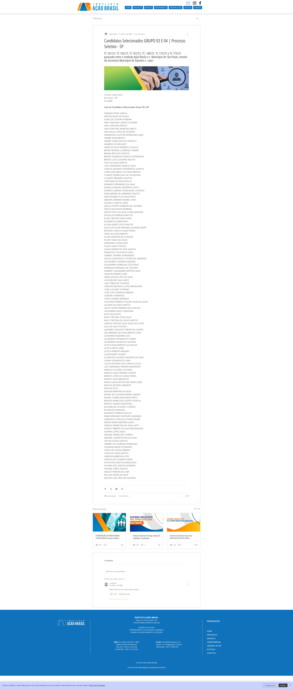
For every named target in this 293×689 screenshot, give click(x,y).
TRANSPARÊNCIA (214, 642)
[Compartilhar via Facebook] (105, 489)
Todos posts (97, 18)
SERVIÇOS (211, 638)
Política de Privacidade (97, 685)
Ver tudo (197, 509)
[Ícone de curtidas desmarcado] (111, 594)
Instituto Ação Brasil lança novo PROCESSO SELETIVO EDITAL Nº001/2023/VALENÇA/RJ (181, 537)
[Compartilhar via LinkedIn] (116, 489)
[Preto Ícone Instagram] (194, 3)
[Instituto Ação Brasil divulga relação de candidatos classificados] (146, 522)
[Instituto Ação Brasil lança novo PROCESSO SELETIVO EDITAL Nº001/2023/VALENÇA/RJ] (183, 522)
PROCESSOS (212, 634)
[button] (138, 7)
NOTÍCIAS (211, 649)
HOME (209, 631)
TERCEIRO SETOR (214, 645)
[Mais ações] (187, 34)
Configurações (270, 685)
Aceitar (283, 685)
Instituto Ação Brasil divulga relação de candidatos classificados (146, 537)
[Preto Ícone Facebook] (200, 3)
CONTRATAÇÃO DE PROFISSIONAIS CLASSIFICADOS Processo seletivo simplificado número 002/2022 (108, 537)
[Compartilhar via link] (122, 489)
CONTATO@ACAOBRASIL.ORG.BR (146, 622)
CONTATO (211, 653)
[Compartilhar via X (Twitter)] (111, 489)
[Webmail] (188, 3)
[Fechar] (290, 685)
